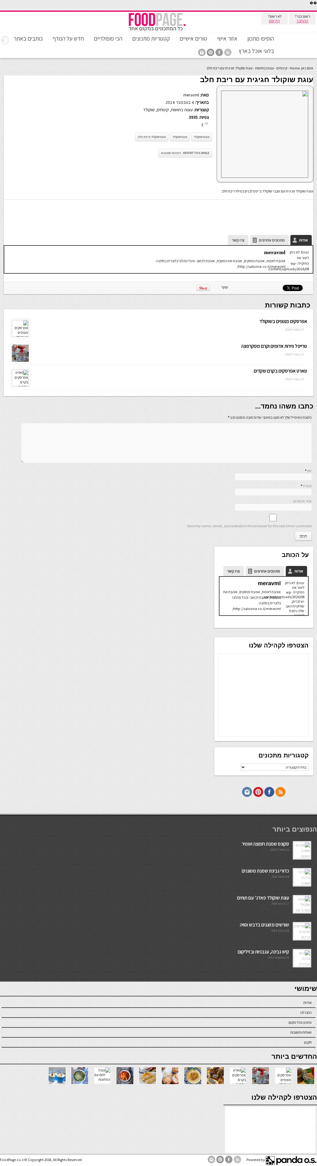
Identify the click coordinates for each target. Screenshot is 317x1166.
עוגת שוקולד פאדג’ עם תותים (263, 897)
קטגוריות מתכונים (151, 38)
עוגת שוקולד (179, 137)
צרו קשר (238, 240)
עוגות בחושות (264, 68)
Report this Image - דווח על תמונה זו (185, 153)
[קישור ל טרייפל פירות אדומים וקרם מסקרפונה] (20, 361)
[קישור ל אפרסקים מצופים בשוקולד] (20, 335)
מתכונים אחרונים (272, 240)
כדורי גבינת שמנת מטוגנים (265, 871)
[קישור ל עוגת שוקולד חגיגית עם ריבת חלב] (264, 176)
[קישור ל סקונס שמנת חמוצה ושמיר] (302, 857)
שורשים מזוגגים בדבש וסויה (264, 924)
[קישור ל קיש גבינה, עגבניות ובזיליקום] (302, 965)
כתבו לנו (306, 1012)
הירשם (274, 21)
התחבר (302, 21)
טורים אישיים (193, 38)
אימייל (307, 486)
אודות (303, 240)
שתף (224, 287)
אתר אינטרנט (302, 501)
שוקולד (149, 110)
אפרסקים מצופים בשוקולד (283, 321)
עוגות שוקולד (201, 137)
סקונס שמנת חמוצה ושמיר (265, 844)
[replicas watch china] (316, 9)
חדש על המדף (68, 38)
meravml (191, 95)
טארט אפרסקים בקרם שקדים (280, 371)
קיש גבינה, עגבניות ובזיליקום (263, 951)
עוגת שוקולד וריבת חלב (152, 137)
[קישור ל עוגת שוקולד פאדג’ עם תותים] (302, 911)
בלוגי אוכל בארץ (256, 51)
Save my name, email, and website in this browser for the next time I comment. (249, 525)
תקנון (308, 1042)
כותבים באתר (28, 38)
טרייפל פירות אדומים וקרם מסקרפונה (274, 346)
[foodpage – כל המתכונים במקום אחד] (157, 30)
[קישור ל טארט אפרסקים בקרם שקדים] (20, 385)
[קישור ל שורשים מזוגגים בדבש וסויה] (302, 938)
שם (309, 470)
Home (295, 68)
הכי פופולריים (108, 38)
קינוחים (281, 68)
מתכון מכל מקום (300, 1022)
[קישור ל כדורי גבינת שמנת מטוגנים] (302, 884)
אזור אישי (227, 38)
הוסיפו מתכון (260, 38)
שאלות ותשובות (301, 1032)
